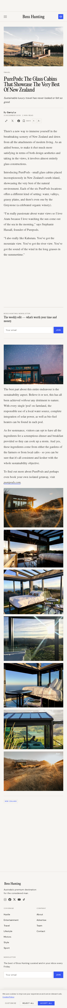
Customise (10, 1003)
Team (39, 925)
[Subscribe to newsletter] (60, 16)
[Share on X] (12, 120)
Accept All (46, 1003)
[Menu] (5, 17)
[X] (14, 899)
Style (6, 942)
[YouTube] (19, 899)
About (40, 914)
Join (58, 330)
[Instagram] (5, 899)
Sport (7, 948)
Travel (7, 72)
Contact (41, 931)
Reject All (28, 1003)
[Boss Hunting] (33, 17)
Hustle (7, 914)
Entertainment (11, 920)
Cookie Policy (8, 997)
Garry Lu (11, 112)
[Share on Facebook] (18, 120)
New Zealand (11, 801)
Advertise (41, 920)
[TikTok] (24, 899)
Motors (7, 936)
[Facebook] (9, 899)
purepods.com (12, 482)
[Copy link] (6, 120)
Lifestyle (8, 931)
